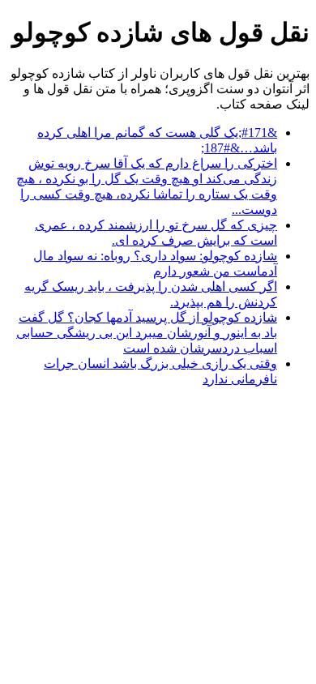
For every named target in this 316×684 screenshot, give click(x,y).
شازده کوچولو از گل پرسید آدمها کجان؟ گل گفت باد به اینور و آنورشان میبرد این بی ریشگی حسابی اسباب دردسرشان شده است (146, 332)
